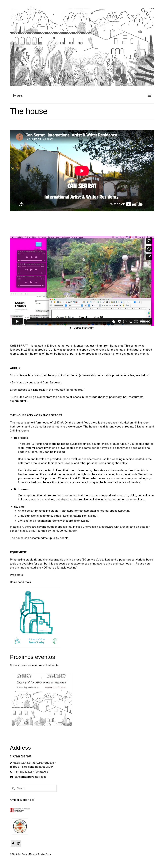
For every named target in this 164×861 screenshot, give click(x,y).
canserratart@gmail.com (30, 776)
